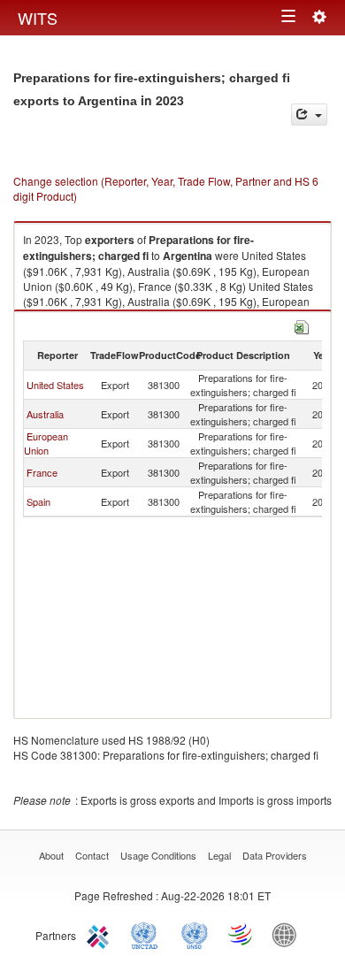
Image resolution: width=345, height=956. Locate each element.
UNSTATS (194, 934)
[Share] (309, 114)
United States (55, 385)
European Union (46, 443)
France (42, 472)
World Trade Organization (241, 934)
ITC (101, 934)
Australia (45, 414)
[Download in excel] (302, 325)
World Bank (288, 934)
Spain (38, 501)
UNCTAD (147, 934)
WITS (38, 17)
